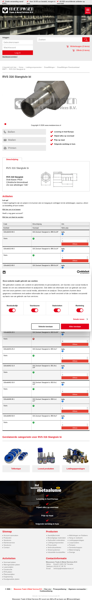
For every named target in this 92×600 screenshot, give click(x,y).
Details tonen (78, 319)
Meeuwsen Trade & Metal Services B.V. (28, 589)
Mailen (12, 139)
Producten (7, 538)
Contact (6, 547)
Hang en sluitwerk (76, 538)
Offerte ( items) (83, 50)
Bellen (11, 131)
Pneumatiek (52, 545)
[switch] (34, 310)
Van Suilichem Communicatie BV (49, 596)
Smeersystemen (54, 550)
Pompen (72, 545)
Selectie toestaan (45, 326)
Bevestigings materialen (57, 538)
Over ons (47, 589)
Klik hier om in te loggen (11, 209)
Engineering (8, 577)
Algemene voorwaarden (77, 589)
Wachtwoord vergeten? (9, 57)
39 (68, 599)
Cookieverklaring (46, 591)
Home (21, 67)
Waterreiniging (74, 550)
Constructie (8, 569)
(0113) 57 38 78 (59, 566)
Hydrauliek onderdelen (56, 540)
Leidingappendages (76, 540)
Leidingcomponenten (34, 67)
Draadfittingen (49, 67)
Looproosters (74, 543)
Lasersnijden (8, 567)
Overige (72, 552)
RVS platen (8, 572)
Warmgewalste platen (12, 565)
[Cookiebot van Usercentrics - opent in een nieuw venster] (78, 272)
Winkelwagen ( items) (80, 46)
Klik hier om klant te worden (12, 217)
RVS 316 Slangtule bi (17, 69)
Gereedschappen (75, 547)
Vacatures (7, 540)
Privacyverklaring (59, 589)
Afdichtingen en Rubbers (78, 535)
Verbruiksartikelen (54, 547)
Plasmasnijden (9, 574)
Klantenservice (9, 543)
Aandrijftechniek (54, 535)
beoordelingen (74, 599)
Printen (12, 148)
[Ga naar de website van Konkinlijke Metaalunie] (46, 488)
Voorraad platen (10, 562)
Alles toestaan (75, 326)
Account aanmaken (11, 535)
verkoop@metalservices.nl (63, 568)
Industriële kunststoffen (56, 552)
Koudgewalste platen (11, 579)
